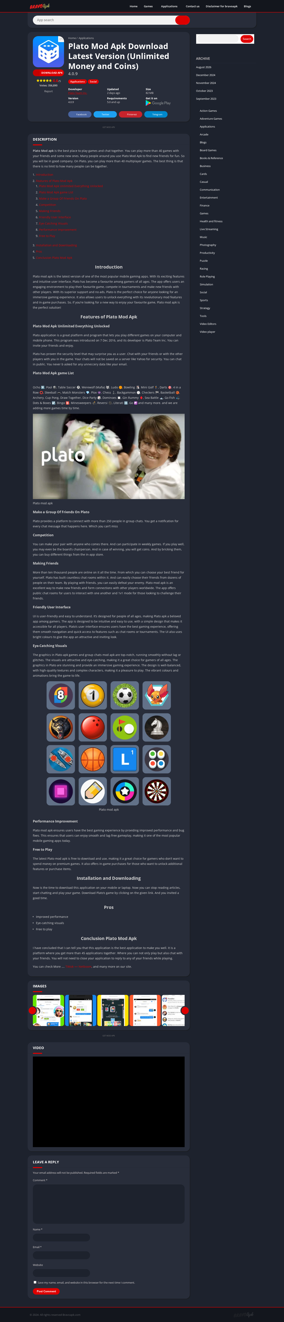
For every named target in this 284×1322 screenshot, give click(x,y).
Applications (169, 6)
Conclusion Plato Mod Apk (54, 258)
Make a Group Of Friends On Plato (63, 198)
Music (203, 237)
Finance (204, 205)
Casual (204, 182)
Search (247, 39)
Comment (40, 1180)
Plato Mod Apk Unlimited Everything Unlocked (71, 186)
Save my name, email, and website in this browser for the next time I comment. (86, 1282)
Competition (47, 205)
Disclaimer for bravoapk (221, 6)
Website (38, 1265)
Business (205, 166)
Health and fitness (211, 221)
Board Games (208, 150)
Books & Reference (211, 158)
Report (48, 91)
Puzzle (204, 261)
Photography (208, 245)
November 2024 (206, 83)
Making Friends (50, 211)
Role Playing (207, 276)
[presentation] (32, 1010)
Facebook (81, 114)
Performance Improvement (58, 230)
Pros (39, 251)
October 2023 (204, 91)
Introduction (44, 175)
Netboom (85, 966)
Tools (203, 316)
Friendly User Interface (55, 217)
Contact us (192, 6)
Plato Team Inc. (77, 93)
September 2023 (206, 99)
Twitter (105, 114)
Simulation (206, 284)
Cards (203, 174)
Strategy (205, 308)
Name (37, 1229)
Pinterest (132, 114)
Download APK (52, 73)
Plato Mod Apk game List (56, 192)
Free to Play (47, 236)
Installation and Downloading (56, 245)
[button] (182, 20)
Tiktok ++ (71, 966)
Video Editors (208, 324)
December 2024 (205, 75)
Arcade (204, 134)
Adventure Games (211, 118)
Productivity (207, 253)
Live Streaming (209, 229)
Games (148, 6)
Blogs (247, 6)
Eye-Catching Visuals (53, 223)
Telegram (157, 114)
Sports (204, 300)
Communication (210, 189)
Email (37, 1247)
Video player (207, 332)
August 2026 (203, 67)
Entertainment (209, 197)
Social (93, 81)
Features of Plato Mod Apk (54, 181)
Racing (204, 268)
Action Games (208, 111)
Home (133, 6)
